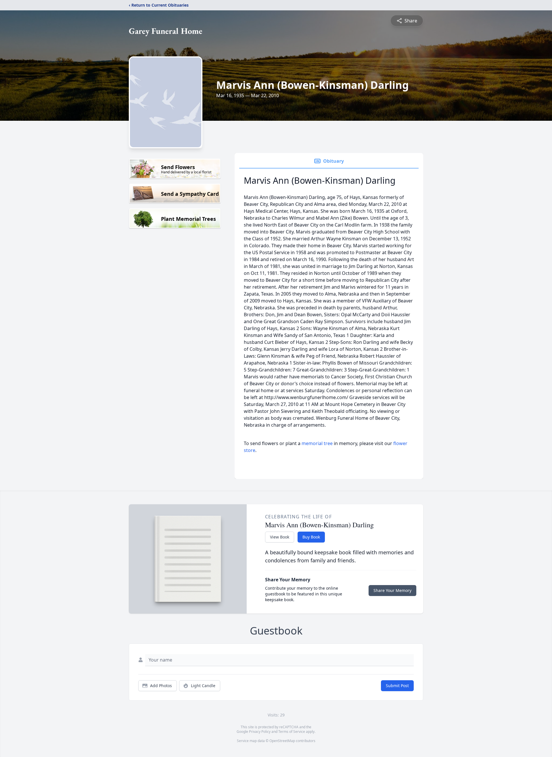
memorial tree (317, 443)
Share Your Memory (392, 590)
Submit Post (397, 685)
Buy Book (311, 537)
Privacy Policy (260, 731)
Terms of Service (291, 731)
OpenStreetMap (282, 740)
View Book (279, 537)
